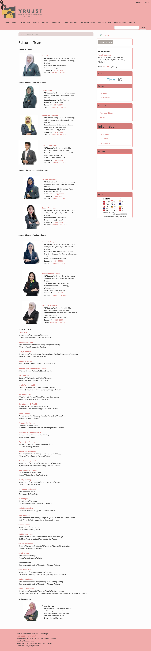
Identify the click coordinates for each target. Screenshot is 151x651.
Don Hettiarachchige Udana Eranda (32, 368)
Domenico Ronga (25, 361)
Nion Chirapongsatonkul (28, 461)
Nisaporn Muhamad (49, 305)
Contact (132, 22)
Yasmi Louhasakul (104, 55)
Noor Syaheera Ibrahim (27, 470)
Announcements (120, 22)
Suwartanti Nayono (26, 570)
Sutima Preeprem (49, 208)
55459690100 (58, 70)
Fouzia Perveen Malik (26, 385)
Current (36, 22)
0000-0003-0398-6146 (58, 134)
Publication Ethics (104, 22)
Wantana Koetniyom (26, 589)
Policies (102, 117)
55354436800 (57, 105)
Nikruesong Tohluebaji (27, 451)
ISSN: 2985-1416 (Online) (26, 636)
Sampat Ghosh (24, 525)
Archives (45, 22)
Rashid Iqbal (23, 499)
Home (7, 22)
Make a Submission (106, 42)
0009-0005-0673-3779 (58, 162)
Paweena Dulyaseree (50, 115)
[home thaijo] (114, 79)
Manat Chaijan (24, 413)
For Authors (104, 139)
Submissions (56, 22)
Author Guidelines (70, 22)
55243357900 (58, 293)
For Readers (104, 134)
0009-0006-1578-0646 (58, 295)
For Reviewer (105, 97)
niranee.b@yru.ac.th (57, 194)
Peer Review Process (87, 22)
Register (139, 2)
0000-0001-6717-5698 (59, 73)
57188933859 (58, 222)
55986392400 (58, 160)
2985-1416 (107, 67)
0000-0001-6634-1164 (58, 322)
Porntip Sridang (24, 480)
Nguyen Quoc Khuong (26, 442)
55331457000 (58, 261)
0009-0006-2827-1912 (58, 263)
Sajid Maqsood (24, 515)
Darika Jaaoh (47, 90)
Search (143, 27)
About (14, 22)
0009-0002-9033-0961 (58, 199)
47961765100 (57, 132)
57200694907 (58, 196)
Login (147, 2)
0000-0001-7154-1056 (58, 107)
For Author (104, 93)
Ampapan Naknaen (25, 342)
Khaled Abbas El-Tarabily (28, 404)
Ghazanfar (29, 534)
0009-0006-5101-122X (58, 225)
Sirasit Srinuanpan (25, 544)
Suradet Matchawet (50, 146)
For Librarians (105, 143)
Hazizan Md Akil (24, 394)
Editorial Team (25, 22)
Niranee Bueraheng (49, 179)
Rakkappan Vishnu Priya (27, 489)
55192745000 (58, 320)
